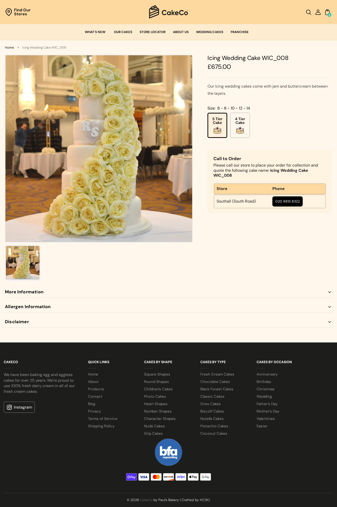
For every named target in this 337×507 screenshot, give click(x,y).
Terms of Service (102, 418)
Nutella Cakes (212, 418)
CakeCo (146, 500)
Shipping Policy (101, 426)
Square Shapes (157, 374)
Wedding (264, 396)
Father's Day (267, 403)
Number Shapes (158, 411)
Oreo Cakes (210, 403)
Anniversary (267, 374)
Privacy (94, 411)
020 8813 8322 (287, 201)
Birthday (264, 381)
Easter (262, 426)
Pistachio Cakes (214, 426)
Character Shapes (160, 418)
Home (9, 47)
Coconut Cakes (213, 433)
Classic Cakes (212, 396)
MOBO (205, 500)
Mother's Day (268, 411)
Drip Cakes (153, 433)
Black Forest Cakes (216, 389)
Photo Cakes (155, 396)
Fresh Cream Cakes (217, 374)
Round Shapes (156, 381)
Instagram (23, 407)
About (93, 381)
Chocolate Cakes (215, 381)
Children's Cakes (158, 389)
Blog (91, 403)
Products (96, 389)
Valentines (266, 418)
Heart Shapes (156, 403)
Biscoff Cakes (212, 411)
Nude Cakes (154, 426)
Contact (95, 396)
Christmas (266, 389)
